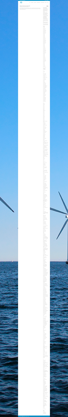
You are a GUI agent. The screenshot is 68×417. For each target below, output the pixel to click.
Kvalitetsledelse (32, 2)
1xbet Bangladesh (44, 87)
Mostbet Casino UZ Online (45, 296)
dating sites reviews (45, 199)
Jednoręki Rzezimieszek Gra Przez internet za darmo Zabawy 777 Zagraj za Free (45, 23)
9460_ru (44, 115)
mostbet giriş (44, 297)
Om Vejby (45, 2)
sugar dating (44, 375)
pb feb (43, 328)
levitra (43, 267)
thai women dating (45, 379)
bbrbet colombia (44, 138)
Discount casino (44, 203)
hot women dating (44, 236)
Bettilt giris (44, 158)
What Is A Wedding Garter (45, 392)
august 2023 (44, 43)
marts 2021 (44, 65)
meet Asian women (45, 283)
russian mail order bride (45, 355)
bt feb (43, 168)
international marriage (45, 245)
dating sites (44, 198)
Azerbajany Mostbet (45, 131)
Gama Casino (44, 227)
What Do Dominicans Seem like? (25, 5)
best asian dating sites (45, 140)
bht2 (43, 160)
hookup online (44, 234)
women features (44, 397)
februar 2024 (44, 38)
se (43, 359)
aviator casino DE (44, 127)
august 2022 (44, 53)
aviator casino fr (44, 128)
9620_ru (44, 118)
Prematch (44, 349)
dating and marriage (45, 195)
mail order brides (44, 271)
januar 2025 (44, 29)
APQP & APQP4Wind (42, 2)
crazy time (44, 189)
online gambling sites (45, 323)
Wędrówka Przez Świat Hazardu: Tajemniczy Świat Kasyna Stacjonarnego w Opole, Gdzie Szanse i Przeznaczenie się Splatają (45, 13)
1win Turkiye (44, 78)
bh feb (43, 159)
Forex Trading (44, 223)
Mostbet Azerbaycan (45, 292)
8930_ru (44, 111)
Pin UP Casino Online (45, 337)
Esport (43, 210)
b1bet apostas (44, 132)
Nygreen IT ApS (23, 416)
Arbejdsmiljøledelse (38, 2)
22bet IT (44, 104)
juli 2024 (44, 34)
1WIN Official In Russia (45, 77)
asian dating (44, 123)
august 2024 (44, 33)
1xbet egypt (44, 92)
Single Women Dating (45, 365)
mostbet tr (44, 305)
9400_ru (44, 114)
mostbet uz (44, 306)
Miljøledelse (35, 2)
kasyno (43, 258)
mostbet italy (44, 300)
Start (29, 2)
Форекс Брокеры (44, 403)
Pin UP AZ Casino (44, 333)
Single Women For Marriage (45, 366)
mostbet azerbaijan (45, 291)
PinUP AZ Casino (44, 341)
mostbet (44, 286)
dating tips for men (45, 201)
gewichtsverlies (44, 231)
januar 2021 (44, 66)
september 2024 (44, 32)
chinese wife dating (45, 185)
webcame (44, 391)
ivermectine (44, 253)
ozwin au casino (44, 325)
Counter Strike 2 (44, 188)
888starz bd (44, 110)
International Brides (45, 243)
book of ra (44, 163)
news (43, 315)
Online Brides (44, 318)
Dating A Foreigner (44, 194)
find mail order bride (45, 218)
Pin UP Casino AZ (44, 336)
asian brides (44, 122)
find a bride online (44, 217)
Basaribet (44, 137)
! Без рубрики (44, 69)
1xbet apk (44, 81)
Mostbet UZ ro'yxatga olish (45, 310)
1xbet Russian (44, 100)
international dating (45, 244)
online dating (44, 320)
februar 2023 (44, 48)
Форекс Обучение (44, 404)
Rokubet (44, 354)
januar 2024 (44, 39)
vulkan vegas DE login (45, 388)
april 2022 (44, 56)
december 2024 (44, 30)
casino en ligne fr (44, 175)
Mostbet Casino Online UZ (45, 295)
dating (43, 193)
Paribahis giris (44, 327)
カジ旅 (43, 407)
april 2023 (44, 46)
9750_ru (44, 119)
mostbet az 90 (44, 288)
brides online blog (44, 167)
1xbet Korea (44, 95)
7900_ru (44, 106)
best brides (44, 141)
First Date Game (44, 221)
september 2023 (44, 42)
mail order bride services (45, 269)
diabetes (44, 202)
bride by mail (44, 165)
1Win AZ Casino (44, 73)
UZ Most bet (44, 384)
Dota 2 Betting (44, 206)
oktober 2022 (44, 51)
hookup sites (44, 235)
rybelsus (44, 357)
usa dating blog (44, 383)
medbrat (44, 282)
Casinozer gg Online (45, 181)
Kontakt (47, 2)
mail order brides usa (45, 274)
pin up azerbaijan (44, 334)
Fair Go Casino (44, 211)
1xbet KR (44, 96)
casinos (43, 180)
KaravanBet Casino (45, 257)
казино (43, 399)
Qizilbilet (44, 350)
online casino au (44, 319)
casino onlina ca (44, 176)
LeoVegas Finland (44, 266)
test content (44, 378)
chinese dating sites (45, 184)
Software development (45, 370)
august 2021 (44, 61)
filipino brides (44, 215)
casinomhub (44, 179)
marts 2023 (44, 47)
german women (44, 230)
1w (43, 72)
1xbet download (44, 91)
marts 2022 (44, 57)
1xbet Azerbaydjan (44, 86)
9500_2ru (44, 116)
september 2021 (44, 60)
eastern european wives (45, 207)
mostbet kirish (44, 301)
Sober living (44, 369)
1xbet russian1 (44, 101)
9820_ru (44, 120)
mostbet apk (44, 287)
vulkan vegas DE (44, 387)
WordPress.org (44, 413)
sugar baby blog (44, 373)
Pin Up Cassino (44, 338)
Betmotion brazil (44, 155)
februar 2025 (44, 28)
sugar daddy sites (44, 374)
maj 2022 (44, 55)
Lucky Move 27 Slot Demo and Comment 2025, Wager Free (45, 20)
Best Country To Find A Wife (45, 145)
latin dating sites (44, 261)
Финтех (43, 402)
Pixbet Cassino (44, 343)
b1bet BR (44, 133)
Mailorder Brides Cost (45, 279)
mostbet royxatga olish (45, 304)
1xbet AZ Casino (44, 83)
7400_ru (44, 105)
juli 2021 (44, 62)
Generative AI (44, 229)
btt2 (43, 169)
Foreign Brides (44, 222)
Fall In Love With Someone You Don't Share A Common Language (45, 213)
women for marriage (45, 398)
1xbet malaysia (44, 97)
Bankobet (44, 136)
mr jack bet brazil (44, 313)
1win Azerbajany (44, 74)
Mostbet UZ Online (45, 309)
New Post (44, 314)
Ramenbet (44, 351)
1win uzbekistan (44, 79)
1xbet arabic (44, 82)
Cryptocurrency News (45, 190)
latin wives (44, 263)
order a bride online (45, 324)
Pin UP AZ (44, 332)
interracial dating (44, 247)
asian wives (44, 124)
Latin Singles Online (45, 262)
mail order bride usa (45, 270)
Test (43, 377)
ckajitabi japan (44, 186)
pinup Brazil (44, 342)
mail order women (44, 278)
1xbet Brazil (44, 88)
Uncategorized (44, 382)
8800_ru (44, 109)
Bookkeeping (44, 164)
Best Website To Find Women (45, 154)
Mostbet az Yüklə (44, 290)
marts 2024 (44, 37)
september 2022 (44, 52)
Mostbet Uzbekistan (45, 311)
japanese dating (44, 254)
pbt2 (43, 329)
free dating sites (44, 226)
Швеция (44, 406)
